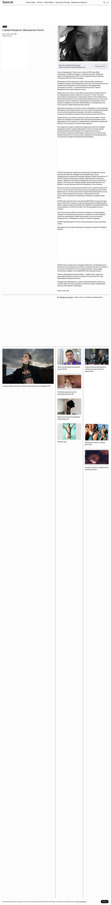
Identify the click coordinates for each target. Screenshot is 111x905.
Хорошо (104, 901)
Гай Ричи (40, 2)
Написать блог (100, 66)
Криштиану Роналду (62, 2)
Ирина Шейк (30, 2)
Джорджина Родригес (79, 2)
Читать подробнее (81, 901)
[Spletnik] (7, 2)
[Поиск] (104, 2)
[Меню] (108, 2)
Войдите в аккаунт (66, 297)
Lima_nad (65, 291)
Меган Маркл (49, 2)
